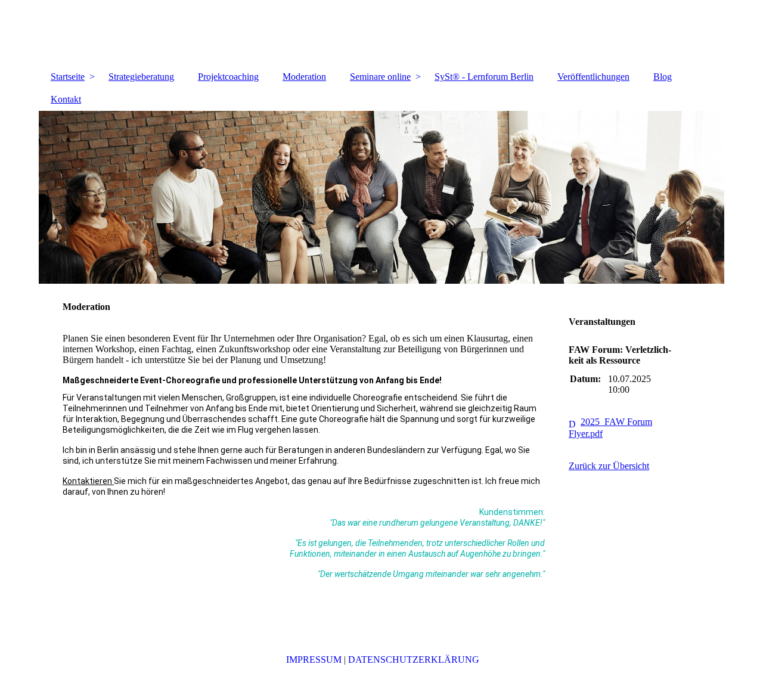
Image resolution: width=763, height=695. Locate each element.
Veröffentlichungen (593, 77)
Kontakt (66, 99)
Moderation (304, 77)
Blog (662, 77)
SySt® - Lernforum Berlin (484, 77)
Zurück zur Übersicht (609, 466)
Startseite (68, 77)
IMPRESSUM (314, 659)
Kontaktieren (88, 481)
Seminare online (380, 77)
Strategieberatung (141, 77)
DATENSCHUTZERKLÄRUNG (413, 659)
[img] (381, 33)
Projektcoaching (228, 77)
